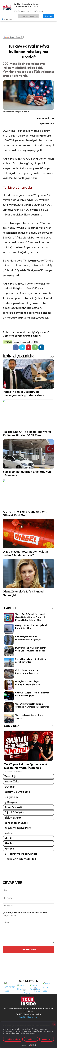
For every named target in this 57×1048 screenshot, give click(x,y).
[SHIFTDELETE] (10, 987)
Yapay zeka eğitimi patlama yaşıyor (29, 716)
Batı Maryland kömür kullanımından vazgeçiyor (28, 638)
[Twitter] (22, 347)
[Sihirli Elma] (22, 987)
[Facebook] (16, 347)
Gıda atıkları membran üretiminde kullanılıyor (26, 671)
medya (16, 342)
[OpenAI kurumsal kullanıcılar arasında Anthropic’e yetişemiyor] (9, 707)
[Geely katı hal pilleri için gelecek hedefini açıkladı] (9, 629)
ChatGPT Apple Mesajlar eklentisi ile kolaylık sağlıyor (32, 694)
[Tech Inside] (48, 987)
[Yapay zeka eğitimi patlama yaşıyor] (9, 718)
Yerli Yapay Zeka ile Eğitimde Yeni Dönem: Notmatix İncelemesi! (25, 765)
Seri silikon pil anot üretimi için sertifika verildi (30, 660)
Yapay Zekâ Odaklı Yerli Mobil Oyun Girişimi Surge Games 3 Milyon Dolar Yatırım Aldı (30, 617)
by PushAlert (8, 19)
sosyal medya (26, 342)
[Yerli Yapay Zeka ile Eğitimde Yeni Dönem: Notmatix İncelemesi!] (28, 746)
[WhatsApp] (35, 347)
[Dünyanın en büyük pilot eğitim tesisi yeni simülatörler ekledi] (9, 651)
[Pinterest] (28, 347)
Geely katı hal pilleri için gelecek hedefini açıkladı (31, 627)
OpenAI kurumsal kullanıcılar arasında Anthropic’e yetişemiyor (32, 705)
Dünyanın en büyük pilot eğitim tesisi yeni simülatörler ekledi (30, 649)
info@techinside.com (28, 1017)
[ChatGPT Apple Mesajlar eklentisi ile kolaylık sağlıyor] (9, 696)
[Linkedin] (41, 347)
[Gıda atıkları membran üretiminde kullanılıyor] (9, 674)
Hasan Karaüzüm (45, 118)
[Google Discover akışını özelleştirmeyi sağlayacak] (9, 685)
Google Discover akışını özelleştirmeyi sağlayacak (28, 683)
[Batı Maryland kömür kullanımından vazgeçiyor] (9, 640)
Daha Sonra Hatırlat (29, 16)
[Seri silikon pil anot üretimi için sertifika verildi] (9, 662)
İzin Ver (48, 16)
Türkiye (36, 342)
